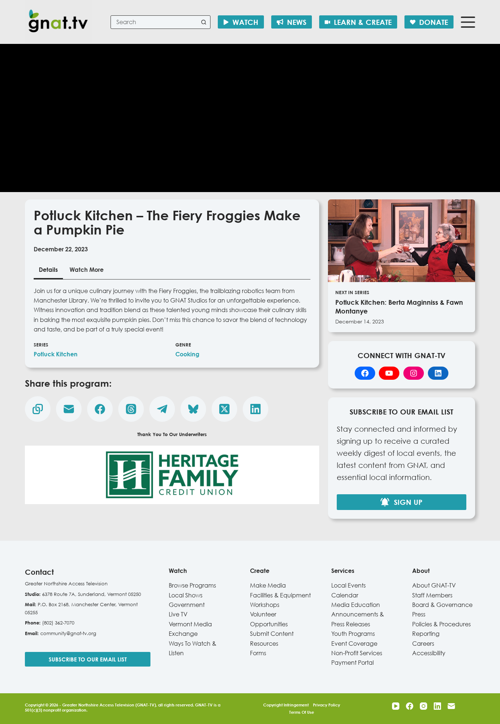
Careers (423, 643)
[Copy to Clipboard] (38, 409)
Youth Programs (353, 633)
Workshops (264, 604)
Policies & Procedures (441, 624)
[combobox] (154, 22)
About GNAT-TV (434, 585)
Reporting (426, 633)
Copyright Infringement (286, 704)
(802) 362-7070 (58, 623)
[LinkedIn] (255, 409)
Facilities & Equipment (280, 595)
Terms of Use (301, 712)
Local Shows (185, 595)
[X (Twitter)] (224, 409)
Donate (433, 22)
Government (187, 604)
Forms (258, 653)
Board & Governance (442, 604)
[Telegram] (162, 409)
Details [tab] (48, 269)
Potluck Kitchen (56, 354)
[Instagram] (423, 706)
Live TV (178, 614)
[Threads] (131, 409)
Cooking (187, 354)
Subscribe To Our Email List (88, 659)
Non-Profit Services (356, 653)
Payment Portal (352, 662)
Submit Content (272, 633)
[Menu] (468, 22)
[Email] (69, 409)
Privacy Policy (326, 704)
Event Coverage (354, 643)
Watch (245, 22)
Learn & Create (363, 22)
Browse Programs (192, 585)
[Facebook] (100, 409)
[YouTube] (395, 706)
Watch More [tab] (87, 269)
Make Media (268, 585)
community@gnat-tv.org (68, 633)
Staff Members (432, 595)
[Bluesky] (193, 409)
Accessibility (428, 653)
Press (418, 614)
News (296, 22)
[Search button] (203, 22)
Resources (264, 643)
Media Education (355, 604)
